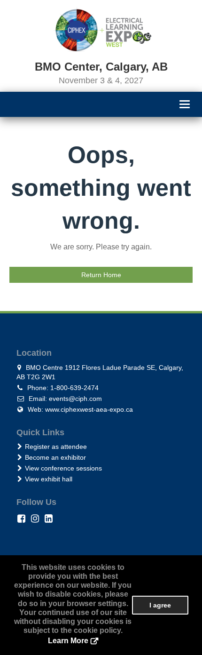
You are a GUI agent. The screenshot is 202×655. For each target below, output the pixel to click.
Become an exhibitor (55, 457)
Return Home (101, 275)
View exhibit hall (48, 479)
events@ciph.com (75, 398)
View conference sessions (63, 468)
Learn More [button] (68, 641)
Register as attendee (56, 446)
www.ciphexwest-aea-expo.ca (89, 409)
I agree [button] (160, 605)
